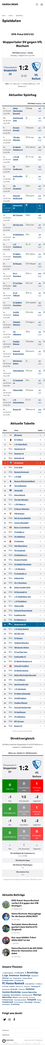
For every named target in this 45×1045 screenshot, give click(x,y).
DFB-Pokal (5, 978)
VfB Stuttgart (36, 1002)
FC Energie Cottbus (8, 980)
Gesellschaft (12, 986)
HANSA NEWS (10, 4)
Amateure (14, 975)
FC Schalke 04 (38, 984)
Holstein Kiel (21, 989)
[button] (37, 4)
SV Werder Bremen (7, 1000)
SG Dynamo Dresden (23, 997)
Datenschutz (5, 1035)
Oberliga (37, 995)
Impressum (5, 1030)
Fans (11, 978)
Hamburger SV (35, 986)
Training (39, 1000)
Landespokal (6, 995)
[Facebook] (14, 1019)
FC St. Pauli (5, 986)
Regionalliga (7, 997)
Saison (11, 15)
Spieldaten (19, 15)
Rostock (15, 997)
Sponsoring (32, 997)
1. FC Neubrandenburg (7, 973)
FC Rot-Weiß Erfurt (30, 984)
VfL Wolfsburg (15, 1004)
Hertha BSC (14, 989)
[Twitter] (4, 1019)
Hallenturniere (19, 986)
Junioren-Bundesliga (11, 992)
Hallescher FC (27, 986)
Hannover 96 (5, 989)
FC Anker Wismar (17, 978)
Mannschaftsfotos (16, 995)
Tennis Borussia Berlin (20, 1000)
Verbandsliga (28, 1002)
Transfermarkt (7, 1002)
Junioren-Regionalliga (29, 992)
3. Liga (5, 975)
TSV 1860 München (18, 1002)
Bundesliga (25, 975)
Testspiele (31, 1000)
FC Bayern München (27, 978)
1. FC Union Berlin (19, 973)
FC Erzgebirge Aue (18, 980)
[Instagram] (9, 1019)
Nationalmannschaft (27, 995)
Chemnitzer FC (34, 975)
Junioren (30, 989)
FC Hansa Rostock (13, 983)
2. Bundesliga (31, 972)
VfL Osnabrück (6, 1004)
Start (3, 15)
